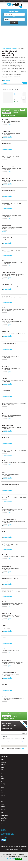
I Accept (18, 858)
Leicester (2, 793)
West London (3, 821)
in (14, 17)
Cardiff (2, 773)
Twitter (4, 840)
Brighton (2, 767)
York (2, 823)
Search (14, 22)
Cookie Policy (11, 858)
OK (22, 742)
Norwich (2, 804)
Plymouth (3, 809)
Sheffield (2, 812)
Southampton (3, 817)
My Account (23, 1)
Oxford (2, 807)
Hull (1, 790)
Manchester (3, 797)
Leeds (2, 792)
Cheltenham (8, 48)
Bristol (2, 769)
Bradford (2, 765)
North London (3, 801)
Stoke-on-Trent (4, 818)
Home (3, 1)
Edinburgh (3, 784)
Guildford (2, 789)
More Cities (3, 825)
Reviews (9, 124)
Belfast (2, 761)
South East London (5, 815)
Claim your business (7, 125)
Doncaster (3, 783)
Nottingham (3, 806)
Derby (2, 781)
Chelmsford (3, 775)
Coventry (2, 778)
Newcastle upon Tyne (5, 798)
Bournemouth (3, 764)
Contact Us (3, 829)
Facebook (2, 840)
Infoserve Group (4, 837)
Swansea (3, 820)
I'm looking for (14, 11)
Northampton (3, 803)
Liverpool (3, 795)
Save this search (6, 80)
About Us (2, 832)
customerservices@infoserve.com (10, 851)
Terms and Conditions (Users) (7, 833)
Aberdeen (3, 759)
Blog (9, 1)
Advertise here (24, 733)
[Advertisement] (14, 35)
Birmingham (3, 762)
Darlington (3, 779)
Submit (15, 112)
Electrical (14, 48)
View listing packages (8, 115)
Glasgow (2, 787)
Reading (2, 811)
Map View (5, 83)
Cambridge (3, 770)
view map (22, 748)
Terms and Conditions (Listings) (7, 834)
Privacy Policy (3, 836)
